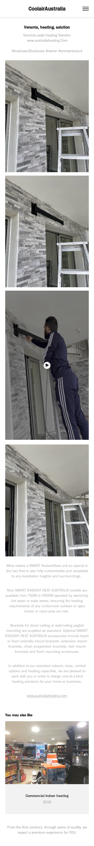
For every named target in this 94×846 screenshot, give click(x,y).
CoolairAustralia (47, 8)
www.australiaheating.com (47, 695)
